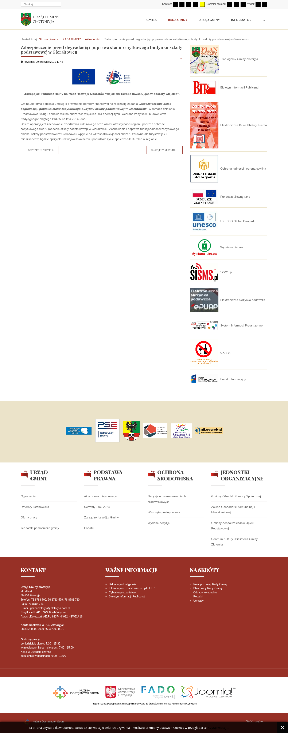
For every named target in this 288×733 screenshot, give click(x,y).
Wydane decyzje (159, 523)
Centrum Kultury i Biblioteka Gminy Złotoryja (234, 541)
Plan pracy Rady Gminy (207, 588)
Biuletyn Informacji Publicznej (127, 596)
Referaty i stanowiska (35, 507)
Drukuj (176, 58)
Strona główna (48, 39)
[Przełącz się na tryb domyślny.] (175, 4)
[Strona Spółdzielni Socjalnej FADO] (158, 691)
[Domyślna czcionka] (236, 4)
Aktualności (92, 39)
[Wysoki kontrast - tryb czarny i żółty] (195, 4)
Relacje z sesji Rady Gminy (210, 584)
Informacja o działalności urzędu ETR (132, 588)
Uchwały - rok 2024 (97, 507)
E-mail (181, 58)
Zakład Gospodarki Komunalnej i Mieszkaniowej (233, 509)
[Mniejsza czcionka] (229, 4)
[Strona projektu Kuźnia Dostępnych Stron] (76, 691)
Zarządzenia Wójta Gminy (101, 517)
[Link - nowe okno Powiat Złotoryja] (131, 431)
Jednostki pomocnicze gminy (40, 528)
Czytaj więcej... (218, 728)
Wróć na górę (254, 721)
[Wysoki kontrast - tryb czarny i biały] (188, 4)
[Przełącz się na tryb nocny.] (181, 4)
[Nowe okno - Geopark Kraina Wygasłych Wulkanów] (155, 430)
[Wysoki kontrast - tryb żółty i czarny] (202, 4)
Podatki (89, 528)
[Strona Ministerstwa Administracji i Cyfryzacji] (120, 691)
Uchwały (198, 600)
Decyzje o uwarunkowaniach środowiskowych (167, 499)
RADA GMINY (71, 39)
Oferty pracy (29, 517)
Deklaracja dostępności (123, 584)
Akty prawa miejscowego (100, 496)
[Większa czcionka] (243, 4)
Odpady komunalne (205, 592)
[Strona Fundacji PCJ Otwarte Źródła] (208, 691)
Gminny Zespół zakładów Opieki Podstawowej (232, 525)
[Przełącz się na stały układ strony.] (258, 4)
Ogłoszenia (28, 496)
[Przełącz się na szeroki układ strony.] (264, 4)
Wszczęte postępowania (164, 512)
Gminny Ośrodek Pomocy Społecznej (236, 496)
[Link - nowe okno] (79, 431)
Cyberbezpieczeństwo (122, 592)
